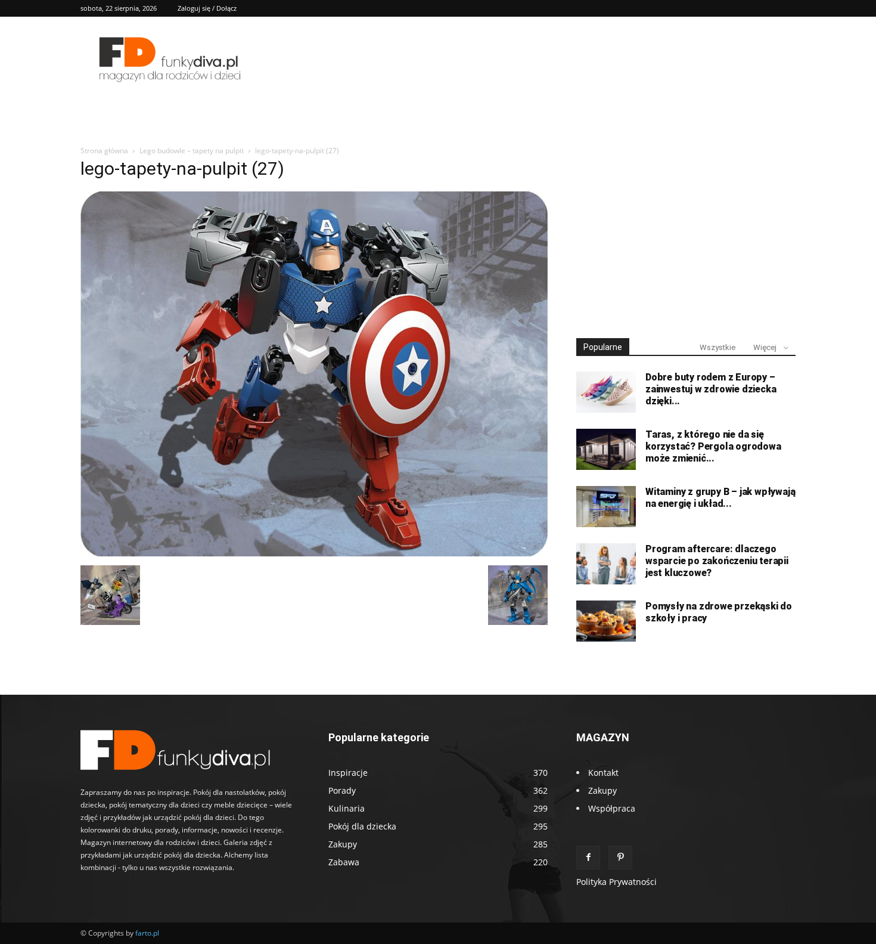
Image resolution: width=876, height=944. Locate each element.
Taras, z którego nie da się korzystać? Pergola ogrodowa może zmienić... (713, 446)
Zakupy (602, 790)
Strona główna (104, 151)
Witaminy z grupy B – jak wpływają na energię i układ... (720, 497)
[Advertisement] (686, 237)
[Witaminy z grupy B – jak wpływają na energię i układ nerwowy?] (606, 506)
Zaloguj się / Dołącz (207, 8)
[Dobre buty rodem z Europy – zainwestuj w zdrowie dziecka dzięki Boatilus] (606, 392)
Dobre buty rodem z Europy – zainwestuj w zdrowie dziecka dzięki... (710, 389)
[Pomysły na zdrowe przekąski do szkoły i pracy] (606, 621)
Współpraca (611, 808)
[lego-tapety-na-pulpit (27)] (314, 553)
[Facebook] (588, 857)
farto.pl (147, 933)
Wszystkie (717, 347)
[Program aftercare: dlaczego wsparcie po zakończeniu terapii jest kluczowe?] (606, 563)
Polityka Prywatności (616, 881)
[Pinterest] (620, 857)
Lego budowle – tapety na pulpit (191, 151)
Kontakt (603, 772)
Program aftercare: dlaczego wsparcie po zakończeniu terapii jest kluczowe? (716, 560)
